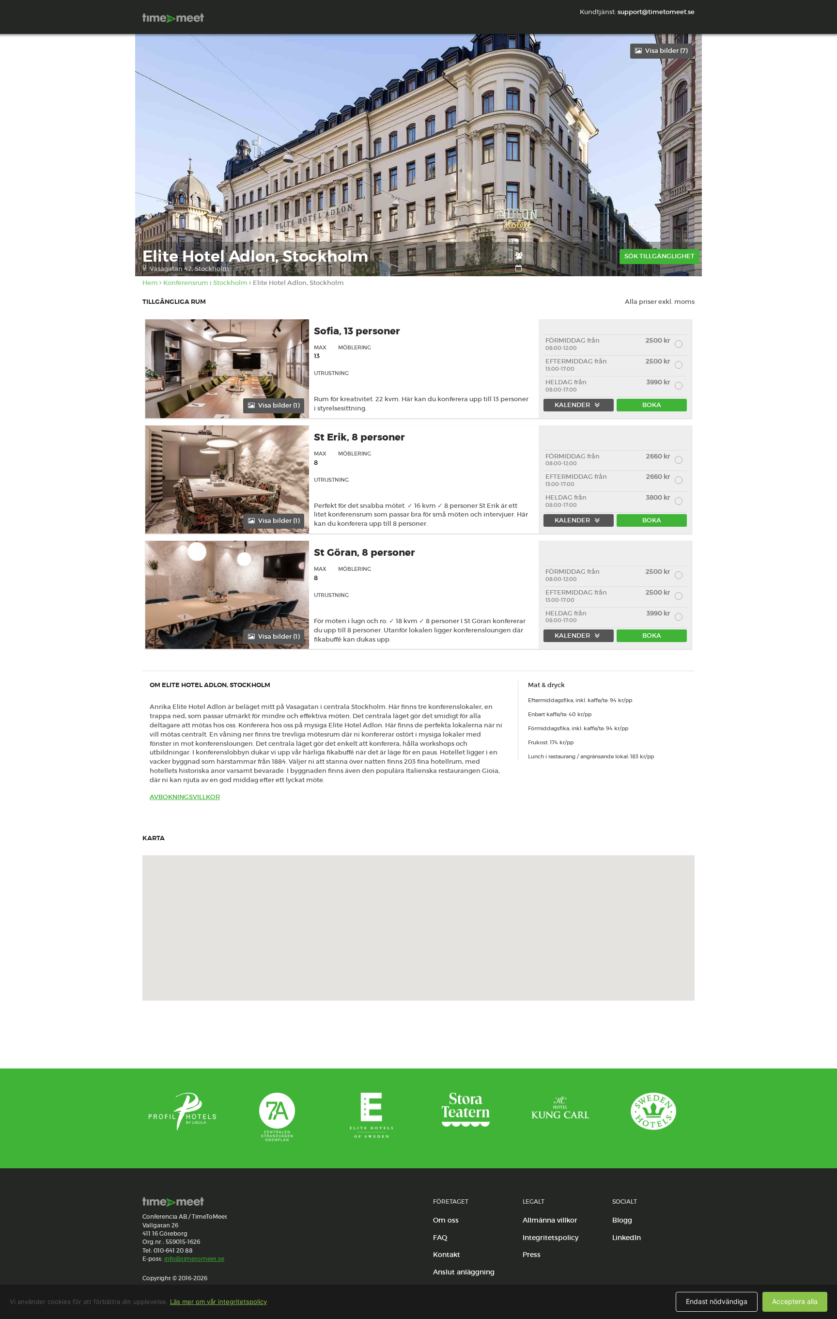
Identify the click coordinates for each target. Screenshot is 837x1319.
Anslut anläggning (464, 1272)
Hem (150, 283)
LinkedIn (626, 1237)
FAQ (440, 1237)
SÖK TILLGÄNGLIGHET (659, 256)
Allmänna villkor (550, 1220)
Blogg (622, 1220)
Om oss (446, 1220)
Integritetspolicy (550, 1237)
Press (532, 1254)
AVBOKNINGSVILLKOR (185, 797)
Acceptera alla (795, 1301)
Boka (651, 405)
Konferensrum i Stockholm (205, 283)
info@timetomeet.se (194, 1258)
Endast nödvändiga (716, 1301)
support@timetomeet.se (656, 12)
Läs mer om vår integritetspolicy (218, 1301)
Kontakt (446, 1254)
